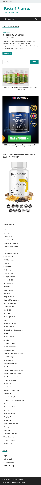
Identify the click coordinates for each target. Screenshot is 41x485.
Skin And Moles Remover (12, 407)
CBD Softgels (8, 266)
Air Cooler (7, 233)
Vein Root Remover (10, 433)
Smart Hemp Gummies (12, 87)
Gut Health (7, 310)
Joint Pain (6, 340)
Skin (4, 403)
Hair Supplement (9, 317)
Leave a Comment (10, 37)
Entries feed (7, 459)
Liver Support (8, 360)
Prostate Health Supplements (13, 400)
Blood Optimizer (9, 240)
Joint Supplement (9, 347)
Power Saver (7, 393)
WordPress (13, 482)
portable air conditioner (11, 390)
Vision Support (8, 437)
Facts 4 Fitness (17, 8)
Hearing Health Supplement (12, 330)
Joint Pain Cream (9, 343)
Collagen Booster (9, 276)
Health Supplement (10, 323)
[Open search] (36, 19)
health (5, 320)
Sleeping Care (8, 417)
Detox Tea (6, 286)
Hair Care (6, 313)
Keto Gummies (8, 350)
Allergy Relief (8, 236)
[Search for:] (20, 62)
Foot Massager (8, 290)
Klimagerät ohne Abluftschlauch (14, 353)
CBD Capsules (8, 256)
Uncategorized (8, 427)
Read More (6, 53)
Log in (5, 456)
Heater (5, 333)
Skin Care (6, 410)
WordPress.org (8, 466)
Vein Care (6, 430)
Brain (5, 250)
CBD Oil (6, 263)
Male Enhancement (10, 367)
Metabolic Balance (9, 380)
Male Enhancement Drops (12, 373)
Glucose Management (11, 300)
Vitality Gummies (9, 440)
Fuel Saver (7, 293)
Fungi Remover (8, 297)
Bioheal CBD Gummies (13, 34)
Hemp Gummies (9, 337)
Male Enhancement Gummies (13, 377)
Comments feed (8, 462)
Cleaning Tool (8, 273)
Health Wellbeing (9, 327)
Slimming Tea (7, 420)
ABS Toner (7, 230)
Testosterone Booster (10, 423)
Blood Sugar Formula (10, 243)
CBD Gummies (6, 32)
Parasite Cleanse (9, 387)
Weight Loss (7, 443)
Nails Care (7, 383)
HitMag (22, 482)
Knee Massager (8, 357)
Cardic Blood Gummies (11, 253)
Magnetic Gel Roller (10, 363)
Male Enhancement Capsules (13, 370)
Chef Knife (7, 270)
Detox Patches (8, 283)
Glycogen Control (9, 303)
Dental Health (8, 280)
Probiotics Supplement (11, 397)
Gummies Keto (8, 307)
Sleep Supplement (9, 413)
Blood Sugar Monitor (10, 246)
